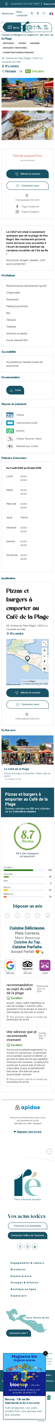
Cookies (47, 1375)
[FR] (51, 13)
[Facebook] (20, 1247)
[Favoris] (44, 14)
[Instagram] (27, 1247)
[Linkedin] (35, 1247)
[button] (51, 13)
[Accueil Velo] (49, 1397)
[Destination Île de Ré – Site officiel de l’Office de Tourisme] (27, 27)
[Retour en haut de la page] (49, 1152)
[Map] (31, 13)
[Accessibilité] (37, 13)
